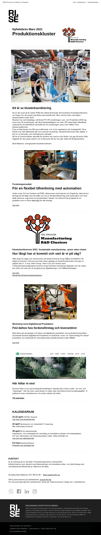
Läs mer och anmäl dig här (23, 419)
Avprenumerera (34, 528)
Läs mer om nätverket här (23, 438)
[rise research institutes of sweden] (26, 491)
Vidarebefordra (93, 2)
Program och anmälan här (23, 445)
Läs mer (15, 205)
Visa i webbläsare (79, 2)
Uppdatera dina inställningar (18, 528)
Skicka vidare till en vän (48, 528)
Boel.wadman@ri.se (51, 475)
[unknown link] (19, 491)
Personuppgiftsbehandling (18, 531)
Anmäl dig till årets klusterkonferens (27, 275)
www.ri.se (67, 517)
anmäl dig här (45, 479)
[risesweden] (11, 491)
